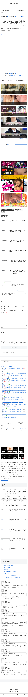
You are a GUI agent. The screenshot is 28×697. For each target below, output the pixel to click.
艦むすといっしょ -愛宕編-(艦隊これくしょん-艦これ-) (13, 409)
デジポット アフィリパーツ (23, 138)
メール (2, 332)
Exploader (12, 75)
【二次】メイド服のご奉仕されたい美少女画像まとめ (13, 399)
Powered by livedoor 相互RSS (9, 417)
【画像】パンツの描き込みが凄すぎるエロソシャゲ (12, 397)
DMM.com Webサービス (21, 16)
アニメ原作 (12, 209)
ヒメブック (6, 573)
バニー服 (21, 209)
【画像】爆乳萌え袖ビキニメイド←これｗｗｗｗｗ (12, 394)
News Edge (6, 569)
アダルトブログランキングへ (8, 366)
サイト (2, 337)
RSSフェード (4, 480)
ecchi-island (7, 567)
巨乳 (3, 211)
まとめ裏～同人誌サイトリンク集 (12, 577)
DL (3, 73)
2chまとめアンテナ (8, 565)
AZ (7, 16)
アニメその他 (5, 209)
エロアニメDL (21, 75)
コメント (4, 312)
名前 (2, 327)
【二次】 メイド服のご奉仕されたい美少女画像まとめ (13, 368)
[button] (25, 362)
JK (16, 209)
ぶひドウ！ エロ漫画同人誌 (10, 575)
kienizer (11, 73)
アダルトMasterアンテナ (10, 571)
